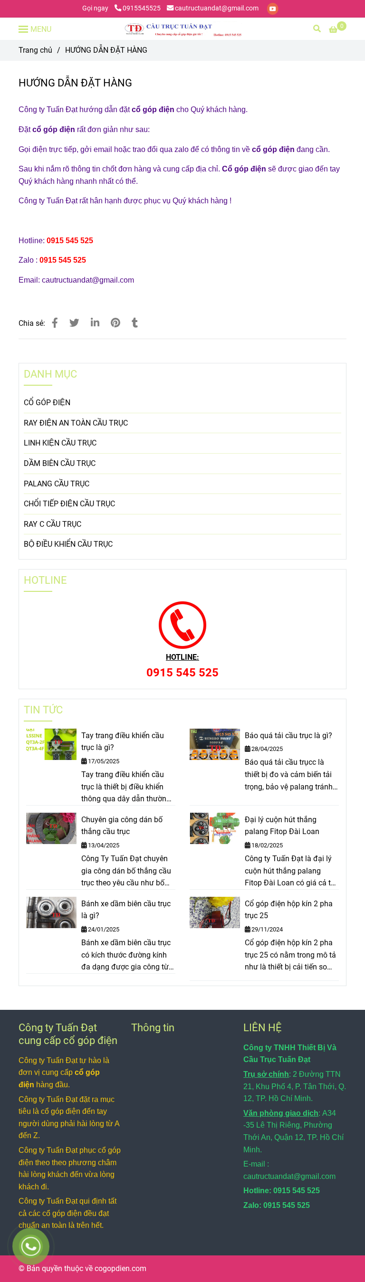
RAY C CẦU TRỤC (52, 524)
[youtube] (272, 8)
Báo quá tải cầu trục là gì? (288, 735)
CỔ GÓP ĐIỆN (47, 402)
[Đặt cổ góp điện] (55, 323)
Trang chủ (35, 50)
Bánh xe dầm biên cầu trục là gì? (126, 910)
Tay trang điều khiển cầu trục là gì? (122, 741)
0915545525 (142, 8)
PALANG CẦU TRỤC (56, 483)
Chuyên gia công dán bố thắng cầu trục (122, 825)
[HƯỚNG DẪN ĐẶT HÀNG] (182, 28)
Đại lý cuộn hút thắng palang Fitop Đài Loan (282, 825)
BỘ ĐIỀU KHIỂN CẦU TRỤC (68, 544)
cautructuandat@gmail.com (217, 8)
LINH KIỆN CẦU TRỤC (60, 442)
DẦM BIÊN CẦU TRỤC (60, 463)
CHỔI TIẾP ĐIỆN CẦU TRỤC (69, 503)
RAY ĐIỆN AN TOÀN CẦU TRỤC (76, 422)
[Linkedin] (95, 323)
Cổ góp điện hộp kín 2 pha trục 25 (289, 910)
